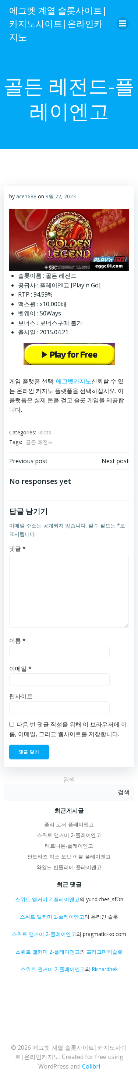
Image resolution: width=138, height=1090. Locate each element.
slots (45, 432)
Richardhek (105, 969)
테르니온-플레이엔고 (69, 845)
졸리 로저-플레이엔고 (69, 824)
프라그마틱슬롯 (104, 951)
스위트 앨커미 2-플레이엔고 (69, 834)
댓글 (17, 548)
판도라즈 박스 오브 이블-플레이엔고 (69, 856)
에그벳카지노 (73, 381)
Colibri (91, 1066)
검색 (69, 779)
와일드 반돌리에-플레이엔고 (69, 867)
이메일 (20, 668)
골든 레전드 (39, 441)
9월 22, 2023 (61, 196)
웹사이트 (21, 696)
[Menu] (122, 23)
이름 (17, 640)
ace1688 (26, 196)
